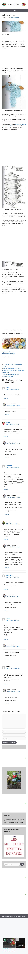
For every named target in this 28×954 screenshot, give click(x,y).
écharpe (17, 368)
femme (10, 370)
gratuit (19, 370)
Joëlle (7, 387)
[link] (5, 933)
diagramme (11, 368)
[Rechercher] (22, 864)
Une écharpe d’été (8, 376)
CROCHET (10, 364)
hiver (23, 370)
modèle (4, 372)
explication (5, 370)
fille (13, 370)
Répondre (6, 398)
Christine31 (9, 465)
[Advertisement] (14, 305)
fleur (16, 370)
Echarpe (15, 364)
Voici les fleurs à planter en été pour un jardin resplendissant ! (9, 933)
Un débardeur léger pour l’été (11, 374)
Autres (5, 364)
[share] (12, 932)
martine (8, 618)
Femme (4, 366)
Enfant (20, 364)
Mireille (8, 422)
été (20, 368)
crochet (5, 368)
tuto (8, 372)
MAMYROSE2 (9, 575)
